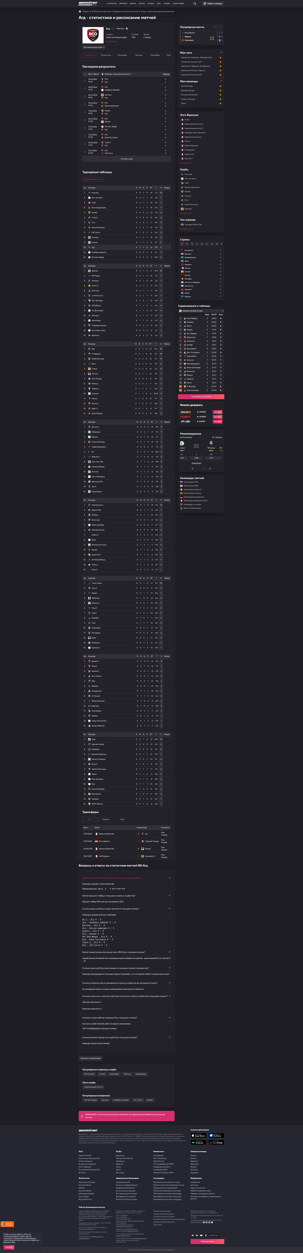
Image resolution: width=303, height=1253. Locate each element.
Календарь (122, 55)
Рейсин (95, 437)
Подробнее (196, 463)
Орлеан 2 (95, 671)
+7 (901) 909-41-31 (131, 1229)
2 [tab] (199, 468)
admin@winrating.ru (139, 1238)
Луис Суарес (84, 1197)
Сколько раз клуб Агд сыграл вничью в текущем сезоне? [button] (110, 908)
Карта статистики (198, 1188)
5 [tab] (206, 468)
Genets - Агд (89, 931)
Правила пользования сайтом (203, 1194)
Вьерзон (95, 686)
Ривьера (95, 799)
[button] (201, 250)
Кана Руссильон (98, 228)
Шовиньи (95, 335)
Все (89, 819)
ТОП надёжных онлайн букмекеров (167, 1194)
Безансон (96, 603)
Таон (94, 623)
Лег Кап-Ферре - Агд (93, 936)
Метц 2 (94, 570)
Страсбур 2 (96, 628)
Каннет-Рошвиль (99, 759)
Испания (194, 1170)
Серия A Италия (85, 1156)
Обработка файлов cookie (201, 1191)
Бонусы (133, 3)
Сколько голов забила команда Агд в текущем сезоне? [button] (109, 1017)
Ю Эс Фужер (97, 379)
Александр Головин (86, 1194)
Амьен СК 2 (96, 555)
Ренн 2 (94, 399)
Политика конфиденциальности (164, 1222)
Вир (93, 349)
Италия (193, 1167)
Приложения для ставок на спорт (166, 1182)
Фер (93, 681)
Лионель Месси (85, 1185)
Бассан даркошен (99, 208)
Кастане (95, 237)
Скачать (151, 3)
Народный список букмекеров (165, 1188)
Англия (193, 1158)
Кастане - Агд (90, 925)
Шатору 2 (95, 316)
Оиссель (95, 472)
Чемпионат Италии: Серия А (193, 70)
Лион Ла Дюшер (98, 789)
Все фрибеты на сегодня (126, 1197)
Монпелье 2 (96, 794)
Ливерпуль (120, 1161)
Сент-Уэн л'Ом (97, 462)
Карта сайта (157, 1224)
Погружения (97, 492)
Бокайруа (95, 749)
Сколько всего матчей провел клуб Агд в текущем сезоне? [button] (111, 878)
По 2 (93, 223)
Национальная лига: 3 (122, 74)
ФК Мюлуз (96, 643)
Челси (118, 1167)
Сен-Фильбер (97, 301)
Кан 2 (94, 487)
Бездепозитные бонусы (125, 1188)
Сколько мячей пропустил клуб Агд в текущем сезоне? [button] (109, 1037)
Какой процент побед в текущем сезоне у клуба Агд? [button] (108, 895)
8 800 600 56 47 (132, 1231)
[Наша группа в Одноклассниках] (206, 1235)
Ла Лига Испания (86, 1161)
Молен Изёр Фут (98, 726)
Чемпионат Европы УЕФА (163, 1173)
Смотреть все (185, 163)
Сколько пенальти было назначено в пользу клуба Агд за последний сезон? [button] (119, 983)
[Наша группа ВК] (197, 1235)
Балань (95, 550)
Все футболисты (85, 1199)
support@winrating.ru (123, 1236)
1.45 (181, 458)
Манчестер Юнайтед (124, 1158)
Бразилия (194, 1164)
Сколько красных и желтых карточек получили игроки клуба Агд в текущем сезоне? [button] (124, 996)
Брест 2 (95, 409)
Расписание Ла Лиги (191, 493)
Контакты (194, 1185)
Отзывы (167, 3)
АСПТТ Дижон (97, 804)
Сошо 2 (94, 608)
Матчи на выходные (192, 508)
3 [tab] (201, 468)
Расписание (89, 1074)
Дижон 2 (95, 661)
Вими (94, 540)
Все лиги (82, 1173)
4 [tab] (203, 468)
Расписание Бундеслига (193, 497)
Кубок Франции (190, 146)
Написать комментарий (91, 1058)
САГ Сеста (138, 1100)
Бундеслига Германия (87, 1164)
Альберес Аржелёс (121, 1100)
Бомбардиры (141, 1074)
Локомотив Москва (189, 95)
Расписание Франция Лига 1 (194, 501)
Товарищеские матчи (161, 1167)
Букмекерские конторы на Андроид (167, 1199)
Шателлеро (96, 321)
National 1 (187, 158)
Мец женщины (97, 779)
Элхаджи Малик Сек (193, 224)
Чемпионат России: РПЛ (191, 75)
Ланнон (95, 374)
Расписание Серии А (191, 489)
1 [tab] (196, 468)
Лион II (94, 764)
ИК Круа (95, 515)
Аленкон (95, 394)
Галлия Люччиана (99, 769)
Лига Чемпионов (160, 1158)
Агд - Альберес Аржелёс (95, 922)
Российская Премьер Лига (89, 1170)
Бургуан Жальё (98, 744)
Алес (94, 739)
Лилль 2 (95, 565)
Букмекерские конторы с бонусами (167, 1197)
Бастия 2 (95, 427)
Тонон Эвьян (97, 583)
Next (220, 26)
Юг (93, 452)
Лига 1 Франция (85, 1167)
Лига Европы (158, 1156)
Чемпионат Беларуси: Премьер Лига (196, 57)
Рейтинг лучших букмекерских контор (168, 1185)
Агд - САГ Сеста (91, 945)
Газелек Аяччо (97, 505)
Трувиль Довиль (98, 467)
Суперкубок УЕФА (160, 1170)
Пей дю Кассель (98, 530)
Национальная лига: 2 (193, 124)
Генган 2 (95, 404)
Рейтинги (123, 3)
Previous (216, 26)
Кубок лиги (188, 154)
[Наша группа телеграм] (192, 1235)
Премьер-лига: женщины (194, 133)
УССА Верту (96, 306)
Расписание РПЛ (190, 482)
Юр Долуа (96, 598)
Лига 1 (186, 120)
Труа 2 (94, 588)
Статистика (112, 3)
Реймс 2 (95, 535)
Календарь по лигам (192, 504)
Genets (94, 213)
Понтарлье (96, 633)
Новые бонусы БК (123, 1182)
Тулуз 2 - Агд (90, 942)
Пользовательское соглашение (164, 1216)
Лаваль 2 (95, 389)
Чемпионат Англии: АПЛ (191, 62)
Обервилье (96, 432)
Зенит (183, 103)
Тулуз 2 (95, 218)
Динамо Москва (187, 90)
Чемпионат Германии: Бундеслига (195, 66)
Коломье (95, 193)
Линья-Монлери (98, 442)
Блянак (95, 242)
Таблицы (127, 1074)
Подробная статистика (201, 397)
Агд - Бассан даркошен (94, 928)
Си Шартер (96, 354)
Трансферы (155, 55)
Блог (159, 3)
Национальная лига (192, 137)
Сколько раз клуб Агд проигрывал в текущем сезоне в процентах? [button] (115, 968)
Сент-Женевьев (98, 477)
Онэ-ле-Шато (97, 198)
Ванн (94, 364)
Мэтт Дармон (104, 841)
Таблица (138, 55)
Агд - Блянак (89, 934)
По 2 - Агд (88, 919)
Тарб (94, 203)
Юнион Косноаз (98, 701)
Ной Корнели (104, 856)
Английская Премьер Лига (89, 1158)
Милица (95, 384)
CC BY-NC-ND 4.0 (196, 1222)
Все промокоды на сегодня (126, 1194)
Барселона (120, 1156)
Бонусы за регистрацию (125, 1191)
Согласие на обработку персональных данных (206, 1198)
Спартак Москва (188, 99)
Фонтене (95, 291)
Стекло (94, 369)
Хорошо (8, 1247)
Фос (93, 784)
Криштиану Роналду (87, 1182)
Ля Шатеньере (97, 311)
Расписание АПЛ (190, 486)
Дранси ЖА (96, 510)
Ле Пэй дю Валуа (98, 560)
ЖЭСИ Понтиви (98, 359)
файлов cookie (9, 1242)
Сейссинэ (96, 520)
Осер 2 (94, 666)
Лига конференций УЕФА (163, 1164)
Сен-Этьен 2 (97, 676)
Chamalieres (96, 711)
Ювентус (119, 1164)
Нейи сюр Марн (98, 525)
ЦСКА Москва (187, 86)
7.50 (211, 458)
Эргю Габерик (97, 414)
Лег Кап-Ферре (98, 257)
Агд (93, 247)
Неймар (82, 1188)
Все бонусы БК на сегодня (126, 1199)
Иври (94, 638)
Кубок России (158, 1161)
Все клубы (120, 1173)
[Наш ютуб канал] (201, 1235)
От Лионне (96, 696)
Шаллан (95, 271)
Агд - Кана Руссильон (94, 939)
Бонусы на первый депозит (127, 1185)
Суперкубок (188, 150)
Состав (102, 1074)
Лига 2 (186, 141)
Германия (194, 1173)
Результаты (106, 55)
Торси (94, 613)
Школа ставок (178, 3)
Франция (194, 1161)
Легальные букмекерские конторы (167, 1191)
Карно (94, 774)
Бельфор (95, 618)
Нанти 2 (95, 286)
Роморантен (97, 691)
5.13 (196, 458)
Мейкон (95, 716)
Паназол (95, 281)
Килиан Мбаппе (85, 1191)
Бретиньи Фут (97, 482)
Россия (193, 1156)
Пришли (105, 819)
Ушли (122, 819)
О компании (195, 1182)
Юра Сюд (95, 706)
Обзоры (142, 3)
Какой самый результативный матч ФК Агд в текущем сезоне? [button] (113, 952)
